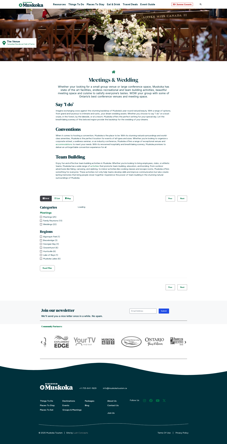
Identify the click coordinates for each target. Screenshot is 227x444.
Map (69, 198)
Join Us (111, 413)
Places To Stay (95, 4)
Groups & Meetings (72, 410)
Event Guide (147, 4)
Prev (170, 198)
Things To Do (76, 4)
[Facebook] (151, 400)
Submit (164, 311)
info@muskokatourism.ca (115, 388)
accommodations (64, 144)
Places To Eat (46, 410)
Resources (59, 4)
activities (94, 166)
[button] (200, 4)
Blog (87, 405)
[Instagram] (144, 400)
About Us (112, 401)
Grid (47, 198)
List (58, 198)
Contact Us (113, 405)
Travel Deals (130, 4)
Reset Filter (47, 268)
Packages (89, 401)
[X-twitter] (164, 400)
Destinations (68, 401)
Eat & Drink (113, 4)
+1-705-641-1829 (87, 388)
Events (65, 405)
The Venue (13, 41)
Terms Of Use (164, 433)
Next (182, 198)
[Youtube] (157, 400)
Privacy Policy (182, 433)
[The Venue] (4, 43)
